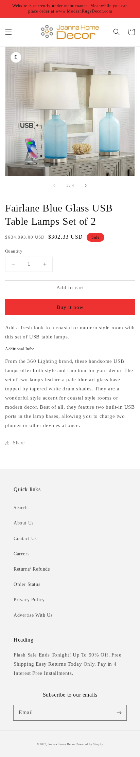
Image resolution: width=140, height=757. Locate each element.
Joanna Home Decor (61, 744)
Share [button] (19, 442)
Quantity (13, 251)
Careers (21, 553)
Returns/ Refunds (32, 569)
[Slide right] (85, 185)
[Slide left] (54, 185)
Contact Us (25, 538)
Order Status (27, 584)
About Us (24, 522)
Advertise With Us (33, 615)
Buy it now (70, 307)
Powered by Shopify (89, 744)
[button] (8, 31)
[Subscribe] (118, 712)
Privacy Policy (29, 599)
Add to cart (70, 287)
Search (21, 507)
